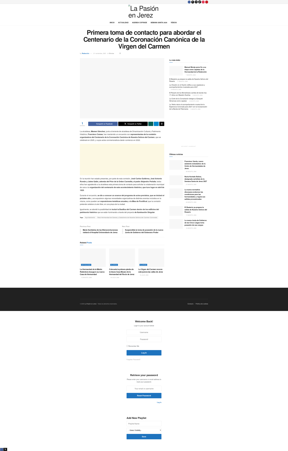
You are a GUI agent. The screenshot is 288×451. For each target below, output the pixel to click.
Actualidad (123, 22)
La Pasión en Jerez (91, 304)
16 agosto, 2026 (191, 228)
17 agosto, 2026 (182, 81)
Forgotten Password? (133, 359)
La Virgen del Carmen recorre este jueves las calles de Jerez (150, 270)
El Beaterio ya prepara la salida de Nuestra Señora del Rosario (188, 80)
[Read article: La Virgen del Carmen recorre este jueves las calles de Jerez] (151, 257)
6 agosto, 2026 (195, 109)
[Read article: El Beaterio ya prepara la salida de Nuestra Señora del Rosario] (176, 211)
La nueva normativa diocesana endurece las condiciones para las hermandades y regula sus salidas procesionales (194, 194)
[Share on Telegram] (156, 124)
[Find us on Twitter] (192, 2)
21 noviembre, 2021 (99, 53)
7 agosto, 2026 (191, 75)
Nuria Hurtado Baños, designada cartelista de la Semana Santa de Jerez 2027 (195, 179)
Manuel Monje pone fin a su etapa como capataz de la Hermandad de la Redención (195, 69)
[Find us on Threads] (196, 2)
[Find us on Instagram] (203, 2)
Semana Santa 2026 (159, 22)
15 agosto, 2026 (86, 277)
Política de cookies (202, 304)
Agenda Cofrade (139, 22)
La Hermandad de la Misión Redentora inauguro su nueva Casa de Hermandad (92, 272)
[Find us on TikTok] (199, 2)
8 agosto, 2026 (197, 95)
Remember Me (133, 346)
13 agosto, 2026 (175, 89)
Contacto (190, 304)
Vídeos (174, 22)
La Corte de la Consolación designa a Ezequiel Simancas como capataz (186, 99)
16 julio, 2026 (143, 275)
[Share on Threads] (161, 124)
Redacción (85, 53)
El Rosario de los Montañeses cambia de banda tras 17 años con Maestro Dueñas (188, 94)
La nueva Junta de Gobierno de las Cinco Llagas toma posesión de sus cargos (195, 222)
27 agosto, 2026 (191, 184)
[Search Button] (207, 22)
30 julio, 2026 (114, 277)
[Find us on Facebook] (189, 2)
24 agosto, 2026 (191, 202)
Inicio (112, 22)
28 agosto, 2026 (191, 171)
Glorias (111, 53)
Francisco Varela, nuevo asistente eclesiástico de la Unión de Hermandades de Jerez (194, 165)
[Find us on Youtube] (206, 2)
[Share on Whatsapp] (150, 124)
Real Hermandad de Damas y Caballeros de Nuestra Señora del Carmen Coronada (127, 217)
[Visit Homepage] (144, 11)
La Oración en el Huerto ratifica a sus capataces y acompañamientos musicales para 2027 (187, 86)
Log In (158, 402)
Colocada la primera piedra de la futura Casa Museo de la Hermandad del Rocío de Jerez (121, 272)
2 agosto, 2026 (194, 101)
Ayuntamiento (90, 217)
